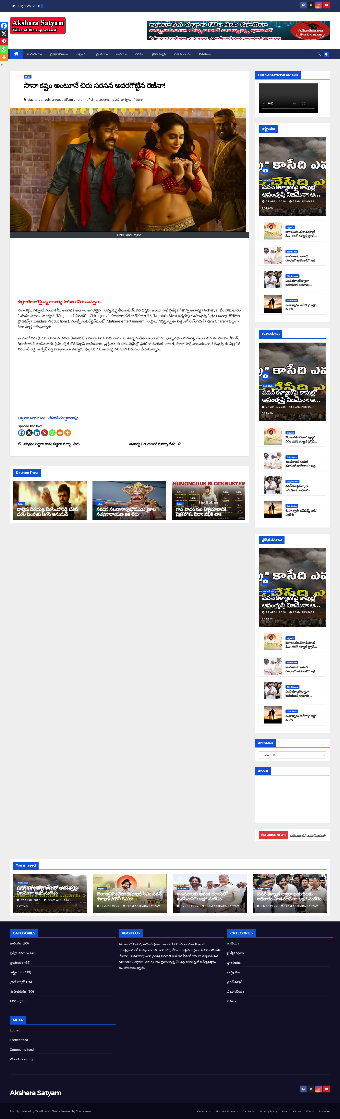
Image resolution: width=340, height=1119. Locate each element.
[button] (319, 54)
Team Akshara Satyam (143, 906)
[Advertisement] (129, 269)
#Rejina (91, 100)
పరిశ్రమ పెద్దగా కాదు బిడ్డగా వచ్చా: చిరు (51, 444)
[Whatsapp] (52, 432)
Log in (14, 1030)
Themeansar (83, 1111)
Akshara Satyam (35, 39)
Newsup (66, 1111)
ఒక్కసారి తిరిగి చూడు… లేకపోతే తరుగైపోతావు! (48, 418)
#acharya (35, 100)
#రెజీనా (138, 100)
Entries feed (19, 1040)
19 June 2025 (110, 906)
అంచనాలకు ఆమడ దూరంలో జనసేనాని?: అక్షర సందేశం (301, 260)
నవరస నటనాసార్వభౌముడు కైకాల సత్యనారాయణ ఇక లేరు (126, 511)
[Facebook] (21, 432)
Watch (309, 1111)
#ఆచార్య (104, 100)
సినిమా (139, 54)
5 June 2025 (190, 906)
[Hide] (1, 65)
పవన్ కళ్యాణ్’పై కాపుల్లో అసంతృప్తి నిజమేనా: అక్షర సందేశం (292, 194)
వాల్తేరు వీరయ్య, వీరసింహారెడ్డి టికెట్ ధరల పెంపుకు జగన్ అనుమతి (47, 511)
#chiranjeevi (53, 100)
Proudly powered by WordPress (30, 1111)
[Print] (59, 432)
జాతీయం (121, 54)
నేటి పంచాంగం (182, 54)
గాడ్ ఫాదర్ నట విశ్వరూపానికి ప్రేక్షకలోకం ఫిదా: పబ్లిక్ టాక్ (201, 511)
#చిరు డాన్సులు (122, 100)
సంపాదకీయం (34, 54)
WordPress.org (21, 1059)
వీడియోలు (205, 54)
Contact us (203, 1111)
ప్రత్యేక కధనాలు (59, 54)
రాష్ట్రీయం (82, 54)
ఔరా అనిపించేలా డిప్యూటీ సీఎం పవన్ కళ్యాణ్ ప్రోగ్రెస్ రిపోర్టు (300, 236)
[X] (29, 432)
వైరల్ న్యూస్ (159, 54)
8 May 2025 (269, 906)
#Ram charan (74, 100)
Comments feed (22, 1050)
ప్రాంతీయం (102, 54)
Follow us (324, 1111)
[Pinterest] (44, 432)
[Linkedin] (36, 432)
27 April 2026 (276, 201)
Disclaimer (249, 1111)
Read (284, 1111)
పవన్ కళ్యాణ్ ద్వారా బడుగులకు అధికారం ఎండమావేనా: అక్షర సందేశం (301, 285)
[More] (67, 432)
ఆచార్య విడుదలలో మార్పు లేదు (152, 444)
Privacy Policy (268, 1111)
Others (296, 1111)
